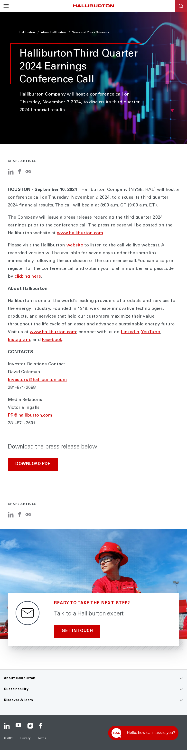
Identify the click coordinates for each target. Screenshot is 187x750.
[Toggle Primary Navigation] (6, 6)
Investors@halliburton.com (37, 380)
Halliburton (27, 32)
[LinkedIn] (11, 173)
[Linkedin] (7, 726)
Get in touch (77, 631)
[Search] (181, 6)
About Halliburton (54, 32)
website (74, 245)
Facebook (52, 340)
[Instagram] (30, 726)
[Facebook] (19, 173)
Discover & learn (18, 700)
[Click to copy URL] (28, 172)
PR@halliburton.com (30, 415)
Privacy (25, 738)
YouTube (150, 332)
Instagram (19, 340)
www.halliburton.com (80, 233)
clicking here (28, 276)
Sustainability (16, 689)
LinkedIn (130, 332)
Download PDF (32, 464)
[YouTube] (18, 726)
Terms (41, 738)
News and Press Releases (90, 32)
